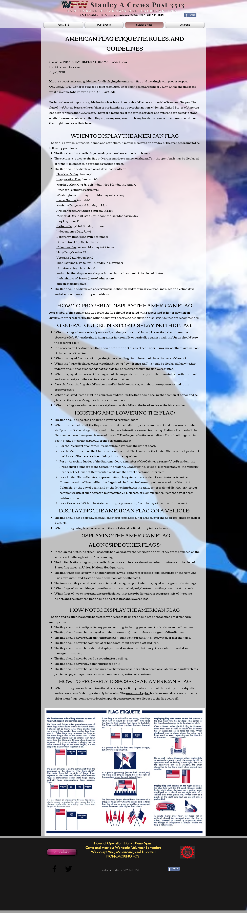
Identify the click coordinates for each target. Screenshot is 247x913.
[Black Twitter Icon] (68, 868)
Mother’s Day (65, 205)
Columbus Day (66, 246)
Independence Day (69, 231)
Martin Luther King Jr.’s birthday (78, 184)
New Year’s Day (67, 173)
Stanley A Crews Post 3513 (136, 4)
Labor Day (63, 236)
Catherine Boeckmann (68, 66)
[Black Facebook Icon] (54, 868)
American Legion (138, 693)
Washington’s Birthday (72, 194)
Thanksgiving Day (69, 262)
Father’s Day (65, 226)
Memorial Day (66, 215)
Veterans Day (65, 257)
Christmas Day (66, 267)
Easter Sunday (66, 200)
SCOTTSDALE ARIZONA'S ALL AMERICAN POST (124, 11)
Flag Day (62, 220)
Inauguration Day (68, 179)
